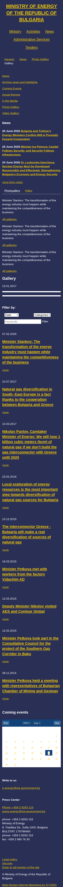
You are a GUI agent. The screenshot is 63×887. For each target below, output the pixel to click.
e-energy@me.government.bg (21, 788)
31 (15, 765)
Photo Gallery (40, 59)
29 (57, 759)
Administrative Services (31, 39)
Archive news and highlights (20, 82)
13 (41, 747)
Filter (45, 321)
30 (7, 765)
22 (57, 753)
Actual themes (11, 94)
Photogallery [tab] (12, 190)
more (5, 370)
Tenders (31, 47)
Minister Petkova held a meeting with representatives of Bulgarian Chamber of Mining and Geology (31, 686)
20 (41, 753)
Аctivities (33, 31)
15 (57, 747)
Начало (9, 59)
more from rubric (12, 182)
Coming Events (12, 88)
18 (24, 753)
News (49, 31)
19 (32, 753)
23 (7, 759)
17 (15, 753)
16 (7, 753)
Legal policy (9, 859)
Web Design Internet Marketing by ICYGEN (29, 885)
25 (24, 759)
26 (32, 759)
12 (32, 747)
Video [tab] (28, 190)
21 (49, 753)
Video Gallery (10, 113)
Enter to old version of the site (20, 867)
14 (49, 747)
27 (41, 759)
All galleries (9, 219)
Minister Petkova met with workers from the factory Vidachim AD (24, 574)
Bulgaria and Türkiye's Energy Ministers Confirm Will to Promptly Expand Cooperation (30, 134)
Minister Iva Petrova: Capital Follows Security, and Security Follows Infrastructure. (30, 150)
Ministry (15, 31)
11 (24, 747)
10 (15, 747)
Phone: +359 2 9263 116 (17, 807)
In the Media (10, 100)
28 (49, 759)
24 (15, 759)
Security (7, 863)
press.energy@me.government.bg (23, 811)
